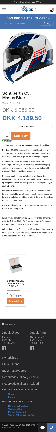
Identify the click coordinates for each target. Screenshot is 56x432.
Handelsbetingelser (18, 406)
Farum (11, 397)
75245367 (10, 343)
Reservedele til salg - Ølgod (20, 383)
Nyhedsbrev (10, 357)
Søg (48, 23)
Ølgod (11, 394)
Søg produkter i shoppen (28, 18)
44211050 (38, 343)
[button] (6, 60)
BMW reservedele (14, 370)
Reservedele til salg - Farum (21, 377)
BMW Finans (10, 364)
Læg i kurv (21, 135)
